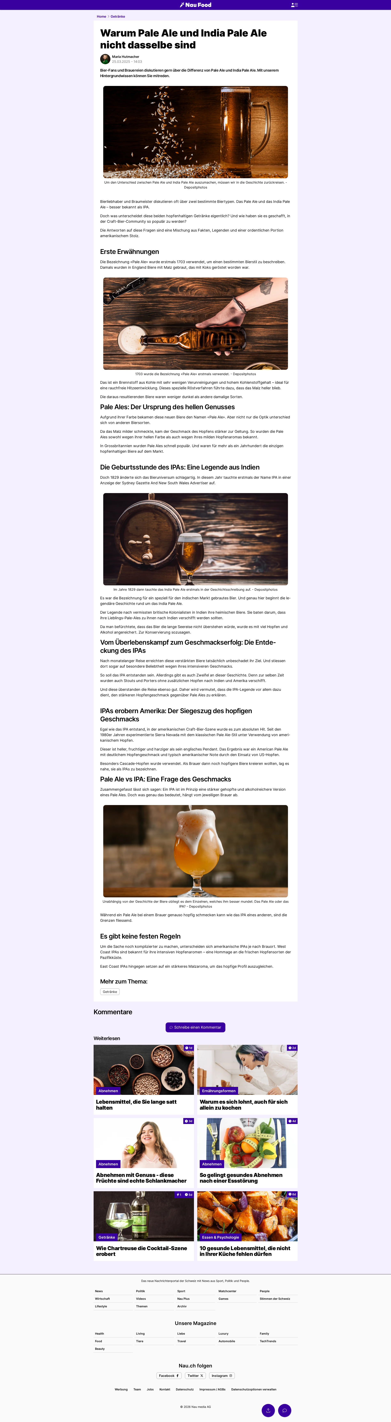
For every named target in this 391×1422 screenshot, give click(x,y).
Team (137, 1389)
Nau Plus (183, 1298)
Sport (181, 1291)
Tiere (139, 1341)
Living (140, 1333)
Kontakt (164, 1389)
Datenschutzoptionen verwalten (253, 1389)
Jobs (150, 1389)
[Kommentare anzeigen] (284, 1410)
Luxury (223, 1333)
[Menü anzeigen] (294, 5)
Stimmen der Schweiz (275, 1298)
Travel (181, 1341)
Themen (142, 1306)
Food (98, 1341)
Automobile (227, 1341)
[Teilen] (268, 1410)
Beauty (100, 1348)
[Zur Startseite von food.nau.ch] (195, 4)
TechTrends (268, 1341)
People (264, 1291)
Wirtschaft (102, 1298)
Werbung (121, 1389)
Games (223, 1298)
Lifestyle (101, 1306)
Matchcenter (227, 1291)
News (99, 1291)
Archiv (182, 1306)
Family (264, 1333)
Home (101, 16)
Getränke (118, 16)
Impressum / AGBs (213, 1389)
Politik (140, 1291)
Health (99, 1333)
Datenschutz (185, 1389)
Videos (141, 1298)
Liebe (181, 1333)
